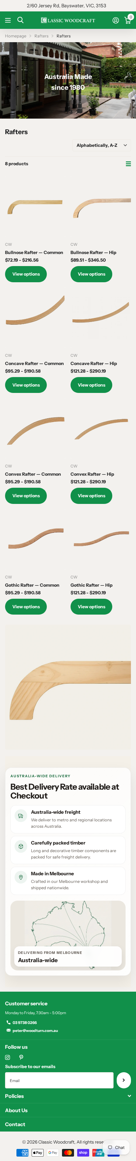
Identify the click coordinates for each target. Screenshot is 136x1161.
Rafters (41, 35)
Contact (15, 1124)
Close (68, 1096)
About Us (16, 1110)
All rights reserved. (95, 1142)
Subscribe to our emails (30, 1066)
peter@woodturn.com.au (35, 1030)
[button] (58, 112)
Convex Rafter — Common (33, 474)
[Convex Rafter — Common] (35, 428)
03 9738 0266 (25, 1022)
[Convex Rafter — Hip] (101, 428)
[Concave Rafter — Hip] (101, 317)
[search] (20, 20)
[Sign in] (115, 20)
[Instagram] (7, 1057)
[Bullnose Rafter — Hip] (101, 206)
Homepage (15, 35)
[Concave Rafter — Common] (35, 317)
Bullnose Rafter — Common (34, 252)
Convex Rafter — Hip (92, 474)
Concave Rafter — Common (34, 363)
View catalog (8, 20)
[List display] (128, 164)
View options (26, 274)
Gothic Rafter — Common (32, 585)
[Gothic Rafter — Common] (35, 539)
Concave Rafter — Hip (94, 363)
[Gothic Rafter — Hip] (101, 539)
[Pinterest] (21, 1057)
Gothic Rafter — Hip (92, 585)
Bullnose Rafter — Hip (93, 252)
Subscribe (124, 1080)
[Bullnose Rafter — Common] (35, 206)
